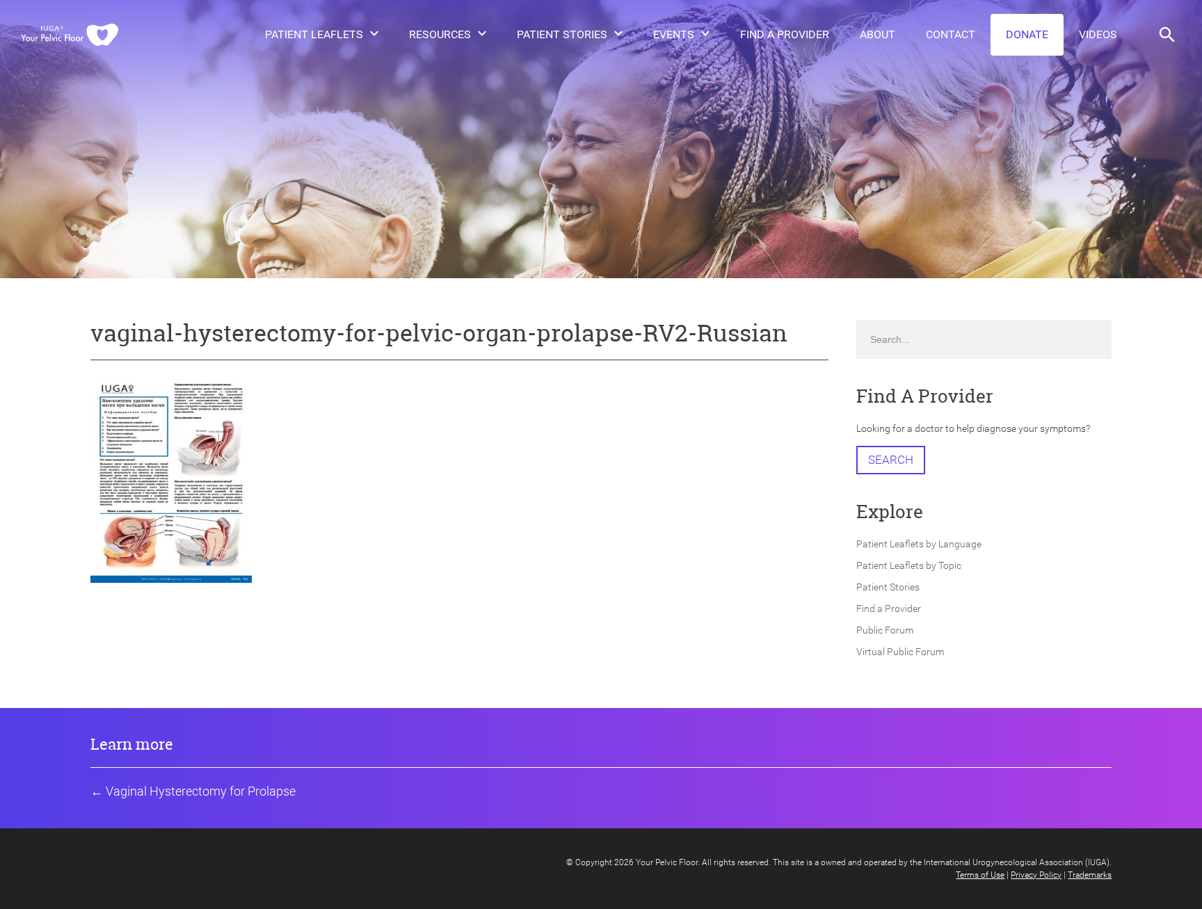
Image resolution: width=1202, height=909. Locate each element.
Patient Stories (562, 34)
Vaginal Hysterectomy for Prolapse (201, 791)
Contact (950, 34)
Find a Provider (784, 34)
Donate (1027, 34)
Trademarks (1090, 875)
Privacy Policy (1036, 875)
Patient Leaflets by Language (918, 543)
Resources (440, 34)
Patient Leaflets (314, 34)
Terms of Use (980, 875)
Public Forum (884, 630)
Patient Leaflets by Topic (908, 565)
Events (673, 34)
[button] (1167, 35)
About (877, 34)
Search (890, 460)
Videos (1098, 34)
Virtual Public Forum (900, 651)
